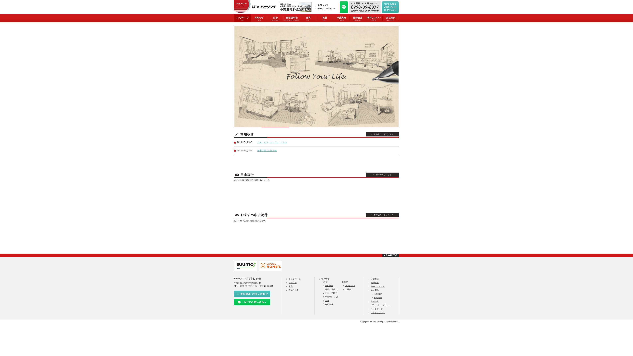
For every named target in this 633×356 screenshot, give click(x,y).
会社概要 (378, 294)
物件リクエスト (378, 286)
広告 (291, 286)
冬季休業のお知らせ (267, 150)
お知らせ (293, 283)
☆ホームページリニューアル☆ (272, 142)
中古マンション (332, 297)
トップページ (295, 279)
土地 (327, 300)
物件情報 (325, 279)
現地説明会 (294, 290)
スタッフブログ (378, 313)
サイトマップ (377, 309)
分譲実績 (375, 279)
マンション (350, 285)
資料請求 (375, 301)
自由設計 (329, 285)
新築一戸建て (331, 289)
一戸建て (349, 289)
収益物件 (329, 304)
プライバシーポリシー (381, 305)
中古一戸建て (331, 293)
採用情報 (378, 298)
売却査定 (375, 283)
